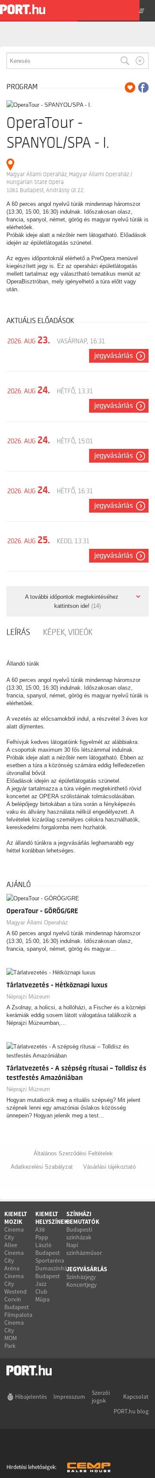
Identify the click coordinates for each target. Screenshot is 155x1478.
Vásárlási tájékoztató (109, 1167)
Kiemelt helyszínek (51, 1218)
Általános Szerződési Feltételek (73, 1153)
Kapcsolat (136, 1396)
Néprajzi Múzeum (28, 996)
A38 (40, 1229)
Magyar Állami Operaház (37, 922)
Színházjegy (81, 1277)
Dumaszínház (52, 1268)
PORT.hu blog (131, 1411)
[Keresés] (125, 60)
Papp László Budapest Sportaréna (49, 1248)
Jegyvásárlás (113, 356)
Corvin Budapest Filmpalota (18, 1307)
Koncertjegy (81, 1284)
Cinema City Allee (14, 1237)
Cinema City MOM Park (14, 1334)
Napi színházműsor (84, 1249)
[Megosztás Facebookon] (143, 87)
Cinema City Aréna (14, 1260)
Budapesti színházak (79, 1233)
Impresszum (69, 1396)
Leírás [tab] (18, 632)
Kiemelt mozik (15, 1218)
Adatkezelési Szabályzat (42, 1167)
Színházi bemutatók (82, 1218)
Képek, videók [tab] (68, 632)
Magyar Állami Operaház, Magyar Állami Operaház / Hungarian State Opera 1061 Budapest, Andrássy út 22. (69, 182)
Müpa (42, 1299)
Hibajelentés (31, 1396)
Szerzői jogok (101, 1396)
